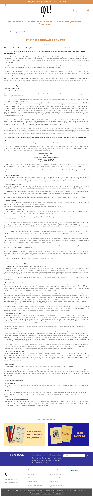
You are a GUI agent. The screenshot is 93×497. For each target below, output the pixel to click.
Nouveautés (15, 21)
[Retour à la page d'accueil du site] (46, 11)
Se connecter (82, 11)
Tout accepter (47, 493)
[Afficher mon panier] (88, 11)
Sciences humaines (40, 21)
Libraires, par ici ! (55, 478)
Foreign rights (54, 481)
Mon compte (31, 474)
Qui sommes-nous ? (11, 479)
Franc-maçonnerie (69, 21)
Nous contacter (32, 481)
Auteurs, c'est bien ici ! (56, 474)
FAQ (29, 478)
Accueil (6, 32)
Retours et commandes (35, 485)
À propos (44, 24)
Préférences (35, 493)
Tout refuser (58, 493)
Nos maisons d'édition (11, 482)
